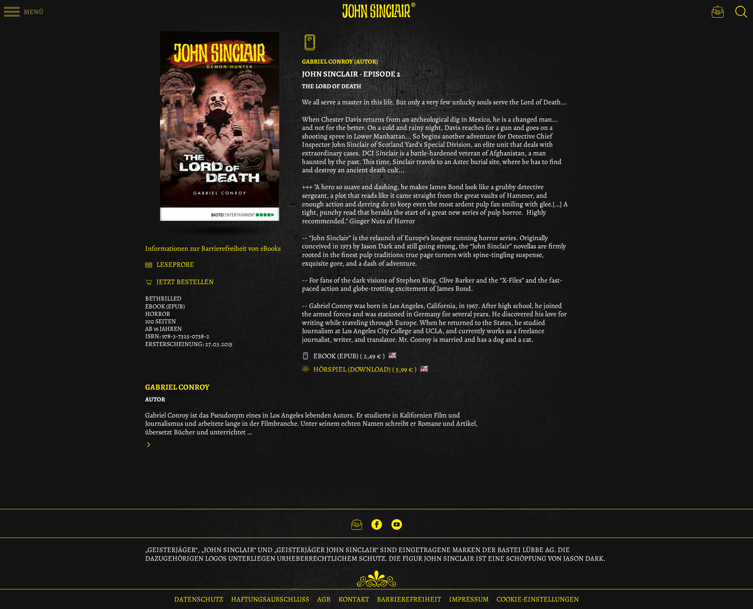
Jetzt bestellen (185, 282)
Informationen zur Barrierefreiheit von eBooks (213, 248)
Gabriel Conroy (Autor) (340, 61)
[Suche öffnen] (741, 12)
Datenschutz (198, 599)
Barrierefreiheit (409, 599)
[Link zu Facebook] (376, 523)
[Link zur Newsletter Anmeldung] (356, 523)
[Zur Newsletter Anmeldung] (717, 12)
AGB (324, 599)
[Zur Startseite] (376, 11)
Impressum (469, 599)
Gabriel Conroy (177, 387)
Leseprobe (175, 265)
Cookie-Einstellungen (538, 599)
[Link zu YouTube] (396, 523)
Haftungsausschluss (270, 599)
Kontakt (353, 599)
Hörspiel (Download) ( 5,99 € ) (365, 369)
